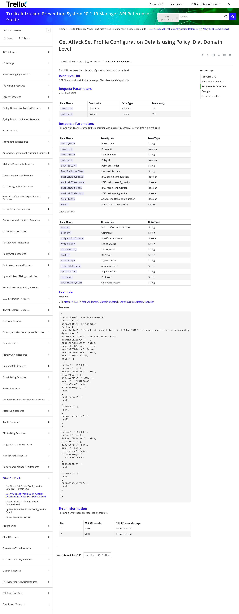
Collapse (25, 38)
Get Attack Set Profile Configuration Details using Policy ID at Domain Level (26, 495)
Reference (126, 61)
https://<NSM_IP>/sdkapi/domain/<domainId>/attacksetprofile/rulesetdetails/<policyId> (109, 301)
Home (62, 28)
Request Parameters (212, 81)
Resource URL (209, 76)
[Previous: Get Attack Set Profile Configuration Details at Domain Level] (202, 55)
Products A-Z (156, 4)
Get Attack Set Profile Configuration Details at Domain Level (24, 487)
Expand (10, 38)
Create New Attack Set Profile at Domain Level (22, 503)
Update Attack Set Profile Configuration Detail (26, 511)
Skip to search (66, 3)
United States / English (206, 4)
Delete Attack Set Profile (18, 517)
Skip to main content (45, 3)
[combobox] (189, 16)
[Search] (232, 16)
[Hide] (48, 30)
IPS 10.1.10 (113, 61)
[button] (229, 4)
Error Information (211, 96)
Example (206, 91)
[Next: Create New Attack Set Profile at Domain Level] (208, 55)
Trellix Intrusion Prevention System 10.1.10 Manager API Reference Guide (107, 28)
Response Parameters (214, 86)
